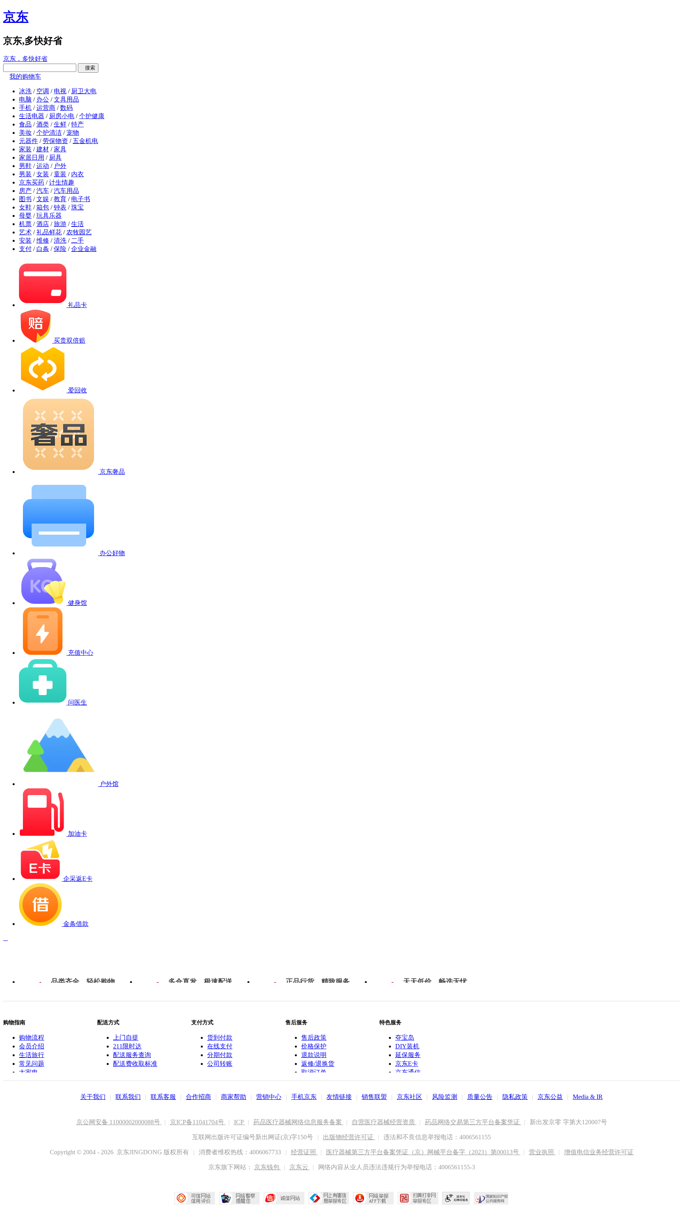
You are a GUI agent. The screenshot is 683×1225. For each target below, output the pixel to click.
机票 (25, 223)
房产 (25, 190)
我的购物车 (25, 76)
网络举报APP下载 (373, 1198)
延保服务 (408, 1055)
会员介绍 (31, 1046)
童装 (60, 174)
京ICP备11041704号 (198, 1122)
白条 (42, 248)
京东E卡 (406, 1063)
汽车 (42, 190)
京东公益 (550, 1096)
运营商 (45, 107)
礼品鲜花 (49, 232)
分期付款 (219, 1055)
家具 (60, 149)
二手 (77, 240)
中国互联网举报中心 (328, 1198)
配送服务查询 (132, 1055)
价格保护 (313, 1046)
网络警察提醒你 (239, 1198)
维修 (42, 240)
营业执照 (542, 1152)
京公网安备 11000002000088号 (119, 1122)
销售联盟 (374, 1096)
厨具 (55, 157)
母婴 (25, 215)
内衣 (77, 174)
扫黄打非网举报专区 (418, 1198)
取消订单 (313, 1072)
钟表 (60, 207)
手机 (25, 107)
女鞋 (25, 207)
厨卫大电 (83, 91)
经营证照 (304, 1152)
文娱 (42, 199)
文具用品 (66, 99)
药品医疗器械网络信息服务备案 (298, 1122)
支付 (25, 248)
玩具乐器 (49, 215)
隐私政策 (515, 1096)
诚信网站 (284, 1198)
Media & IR (588, 1096)
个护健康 (91, 116)
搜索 (88, 68)
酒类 (42, 124)
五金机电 (85, 141)
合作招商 (198, 1096)
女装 (42, 174)
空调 (42, 91)
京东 (15, 16)
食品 (25, 124)
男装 (25, 174)
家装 (25, 149)
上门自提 (125, 1037)
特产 (77, 124)
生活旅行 (31, 1055)
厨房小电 (61, 116)
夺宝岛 (404, 1037)
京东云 (299, 1167)
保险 (60, 248)
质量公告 (479, 1096)
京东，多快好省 (25, 58)
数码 (66, 107)
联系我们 (128, 1096)
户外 (60, 165)
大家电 (28, 1072)
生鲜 (60, 124)
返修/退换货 (317, 1063)
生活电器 (31, 116)
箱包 (42, 207)
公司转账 (219, 1063)
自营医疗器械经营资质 (384, 1122)
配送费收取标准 (135, 1063)
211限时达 (127, 1046)
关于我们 (93, 1096)
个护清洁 (49, 132)
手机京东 (304, 1096)
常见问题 (31, 1063)
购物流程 (31, 1037)
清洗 (60, 240)
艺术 (25, 232)
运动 (42, 165)
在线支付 (219, 1046)
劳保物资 (55, 141)
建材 (42, 149)
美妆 (25, 132)
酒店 (42, 223)
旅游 (60, 223)
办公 (42, 99)
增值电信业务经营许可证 (599, 1152)
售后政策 (313, 1037)
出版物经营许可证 (349, 1137)
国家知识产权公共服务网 (491, 1198)
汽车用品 (66, 190)
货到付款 (219, 1037)
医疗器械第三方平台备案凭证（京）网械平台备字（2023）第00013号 (423, 1152)
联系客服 (163, 1096)
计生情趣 (61, 182)
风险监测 (444, 1096)
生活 (77, 223)
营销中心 (268, 1096)
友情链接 (339, 1096)
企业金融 (83, 248)
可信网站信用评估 (194, 1198)
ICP (239, 1122)
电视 (60, 91)
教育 (60, 199)
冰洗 (25, 91)
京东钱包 (267, 1167)
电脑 (25, 99)
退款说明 (313, 1055)
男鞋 (25, 165)
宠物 (72, 132)
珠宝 (77, 207)
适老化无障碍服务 (456, 1198)
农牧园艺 (79, 232)
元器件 (28, 141)
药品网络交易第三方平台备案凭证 (473, 1122)
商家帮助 (233, 1096)
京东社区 (409, 1096)
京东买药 (31, 182)
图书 (25, 199)
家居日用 (31, 157)
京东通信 (408, 1072)
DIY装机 (407, 1046)
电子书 (80, 199)
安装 (25, 240)
